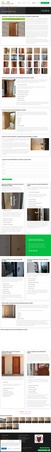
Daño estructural (5, 289)
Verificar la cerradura (32, 201)
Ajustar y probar (21, 98)
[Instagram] (47, 447)
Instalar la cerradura (21, 96)
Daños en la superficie (7, 222)
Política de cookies (8, 450)
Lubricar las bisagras (32, 199)
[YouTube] (43, 447)
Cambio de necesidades (7, 293)
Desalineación (5, 382)
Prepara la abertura (32, 387)
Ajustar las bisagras (31, 284)
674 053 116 (6, 6)
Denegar (9, 448)
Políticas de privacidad (13, 450)
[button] (45, 3)
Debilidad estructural (6, 395)
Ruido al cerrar (5, 390)
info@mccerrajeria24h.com (15, 6)
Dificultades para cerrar (7, 210)
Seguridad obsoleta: (6, 291)
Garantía (22, 448)
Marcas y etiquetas (21, 318)
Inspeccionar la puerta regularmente (35, 203)
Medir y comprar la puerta (22, 84)
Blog (24, 448)
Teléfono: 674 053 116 (21, 440)
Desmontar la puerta (31, 280)
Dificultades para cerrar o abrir (8, 285)
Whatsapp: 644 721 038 (22, 441)
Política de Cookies (5, 439)
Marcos (19, 123)
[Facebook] (40, 447)
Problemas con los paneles (7, 220)
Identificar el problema (32, 278)
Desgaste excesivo (6, 283)
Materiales (19, 118)
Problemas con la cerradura (7, 287)
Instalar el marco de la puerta (23, 92)
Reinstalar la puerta (31, 286)
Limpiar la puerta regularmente (34, 192)
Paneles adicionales (21, 125)
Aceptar (3, 448)
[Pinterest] (48, 447)
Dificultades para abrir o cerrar (8, 388)
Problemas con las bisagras (8, 224)
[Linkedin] (45, 447)
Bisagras (19, 316)
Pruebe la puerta (31, 288)
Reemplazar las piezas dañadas (33, 282)
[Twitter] (42, 447)
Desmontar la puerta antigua (34, 385)
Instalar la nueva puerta (33, 389)
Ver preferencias (16, 448)
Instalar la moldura (21, 100)
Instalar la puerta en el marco (23, 94)
